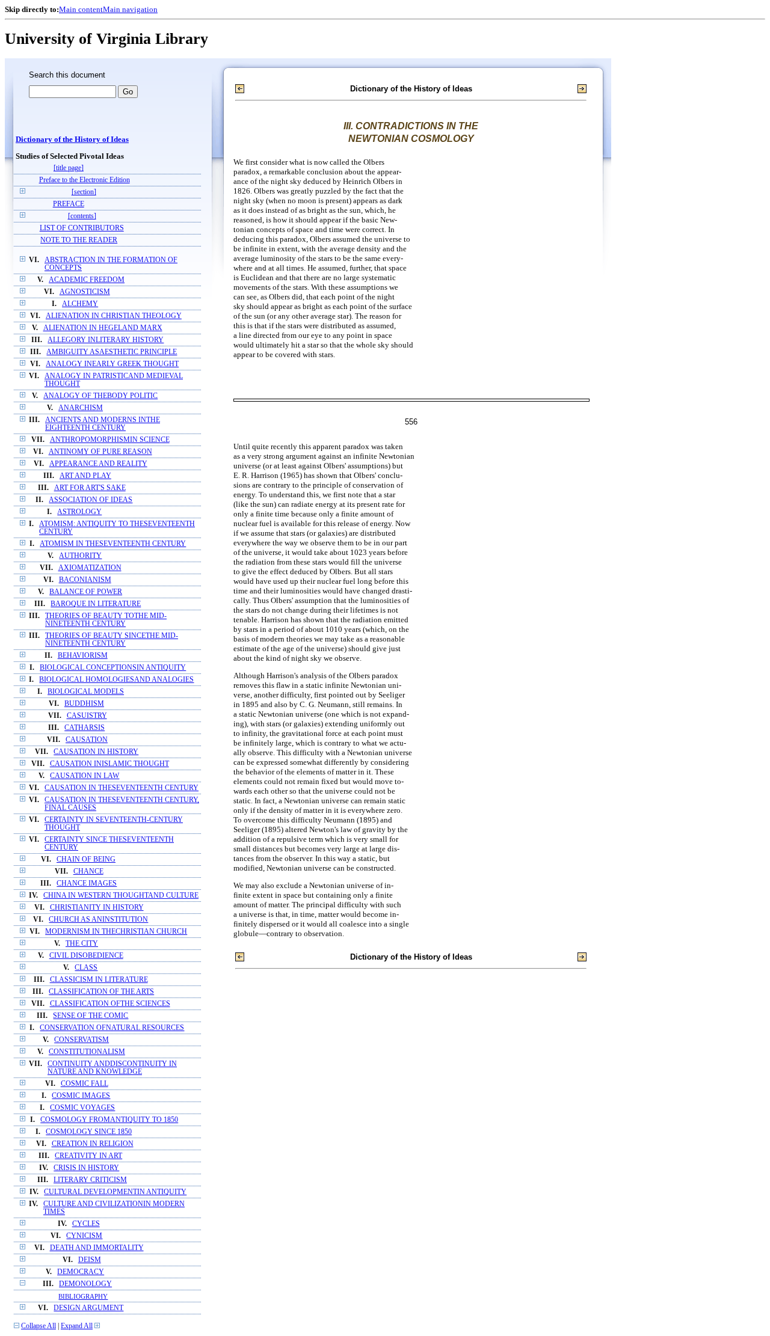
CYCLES (86, 1224)
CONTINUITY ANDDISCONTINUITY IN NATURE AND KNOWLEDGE (112, 1068)
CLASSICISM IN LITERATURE (99, 980)
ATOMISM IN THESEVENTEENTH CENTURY (113, 544)
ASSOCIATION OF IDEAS (90, 500)
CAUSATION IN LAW (84, 776)
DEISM (89, 1260)
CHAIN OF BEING (86, 859)
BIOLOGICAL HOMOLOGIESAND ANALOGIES (116, 680)
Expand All (77, 1326)
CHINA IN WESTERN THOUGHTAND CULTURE (121, 895)
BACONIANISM (85, 580)
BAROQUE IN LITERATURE (96, 604)
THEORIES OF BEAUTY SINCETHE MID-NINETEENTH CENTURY (111, 640)
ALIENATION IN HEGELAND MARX (102, 328)
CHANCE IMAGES (87, 883)
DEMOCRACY (80, 1272)
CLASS (86, 968)
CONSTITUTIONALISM (87, 1052)
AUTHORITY (80, 556)
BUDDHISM (84, 704)
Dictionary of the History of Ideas (72, 139)
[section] (84, 192)
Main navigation (130, 9)
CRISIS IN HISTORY (86, 1168)
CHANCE (88, 871)
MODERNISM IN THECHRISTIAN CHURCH (116, 932)
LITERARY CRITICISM (90, 1180)
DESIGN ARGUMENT (88, 1308)
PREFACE (68, 204)
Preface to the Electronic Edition (84, 180)
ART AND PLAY (85, 476)
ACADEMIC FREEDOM (87, 280)
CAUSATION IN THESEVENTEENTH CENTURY (122, 788)
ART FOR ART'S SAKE (90, 488)
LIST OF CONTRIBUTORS (82, 228)
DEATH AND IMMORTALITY (97, 1248)
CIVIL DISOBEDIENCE (86, 956)
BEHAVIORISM (83, 656)
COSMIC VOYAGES (82, 1108)
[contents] (82, 216)
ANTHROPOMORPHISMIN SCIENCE (110, 440)
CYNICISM (84, 1236)
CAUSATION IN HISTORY (96, 752)
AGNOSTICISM (85, 292)
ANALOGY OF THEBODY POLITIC (100, 396)
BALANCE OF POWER (85, 592)
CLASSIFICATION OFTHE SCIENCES (110, 1004)
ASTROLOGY (79, 512)
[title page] (69, 168)
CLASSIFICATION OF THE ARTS (101, 992)
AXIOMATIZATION (90, 568)
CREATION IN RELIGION (93, 1144)
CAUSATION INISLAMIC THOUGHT (109, 764)
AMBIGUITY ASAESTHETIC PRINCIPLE (111, 352)
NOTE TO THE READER (78, 240)
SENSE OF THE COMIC (90, 1016)
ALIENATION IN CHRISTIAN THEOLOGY (114, 316)
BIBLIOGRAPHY (83, 1296)
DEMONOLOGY (85, 1284)
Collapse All (38, 1326)
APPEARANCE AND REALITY (98, 464)
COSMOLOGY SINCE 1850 (89, 1132)
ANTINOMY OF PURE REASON (100, 452)
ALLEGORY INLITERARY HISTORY (106, 340)
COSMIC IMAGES (81, 1096)
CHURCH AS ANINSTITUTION (98, 920)
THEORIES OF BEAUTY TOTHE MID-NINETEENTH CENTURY (106, 620)
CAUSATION (87, 740)
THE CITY (82, 944)
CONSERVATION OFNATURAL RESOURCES (112, 1028)
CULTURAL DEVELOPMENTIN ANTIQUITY (115, 1192)
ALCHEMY (80, 304)
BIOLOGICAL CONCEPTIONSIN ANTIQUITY (113, 668)
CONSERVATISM (81, 1040)
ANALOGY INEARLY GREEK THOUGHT (112, 364)
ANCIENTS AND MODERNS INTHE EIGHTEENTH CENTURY (102, 424)
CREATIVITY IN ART (88, 1156)
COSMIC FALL (84, 1084)
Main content (81, 9)
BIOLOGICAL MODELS (86, 692)
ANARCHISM (80, 408)
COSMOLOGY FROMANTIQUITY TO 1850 (109, 1120)
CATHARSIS (84, 728)
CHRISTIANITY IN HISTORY (97, 908)
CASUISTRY (87, 716)
